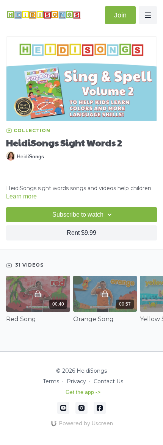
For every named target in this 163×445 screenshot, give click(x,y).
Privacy (76, 381)
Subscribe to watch (77, 214)
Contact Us (108, 381)
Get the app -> (83, 392)
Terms (51, 381)
